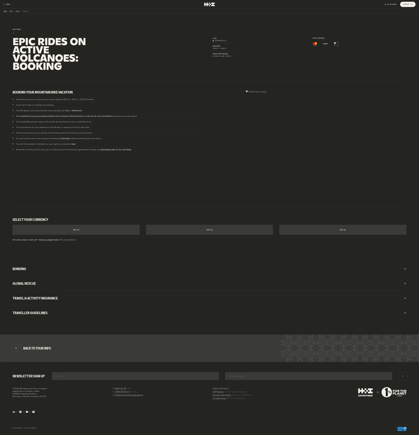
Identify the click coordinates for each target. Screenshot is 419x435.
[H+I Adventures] (209, 4)
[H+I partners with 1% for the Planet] (382, 392)
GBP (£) (76, 230)
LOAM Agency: (218, 392)
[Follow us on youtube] (27, 412)
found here (65, 138)
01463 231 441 (120, 388)
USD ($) (209, 230)
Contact (408, 4)
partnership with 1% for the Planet (115, 149)
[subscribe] (402, 376)
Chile (17, 11)
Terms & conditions (30, 428)
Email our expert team (48, 240)
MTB (11, 11)
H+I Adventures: (219, 398)
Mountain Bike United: (222, 395)
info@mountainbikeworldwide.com (129, 395)
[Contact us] (33, 412)
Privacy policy (17, 428)
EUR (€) (343, 230)
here (74, 144)
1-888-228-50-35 (122, 392)
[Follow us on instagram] (20, 412)
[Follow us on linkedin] (14, 412)
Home (5, 11)
